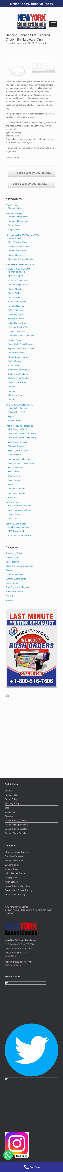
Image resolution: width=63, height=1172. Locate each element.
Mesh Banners (14, 454)
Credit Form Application (19, 509)
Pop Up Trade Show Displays (21, 348)
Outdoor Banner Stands (19, 246)
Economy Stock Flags (18, 220)
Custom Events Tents (16, 578)
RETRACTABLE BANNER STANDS (22, 234)
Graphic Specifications (18, 526)
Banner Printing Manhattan (17, 885)
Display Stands (15, 288)
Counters (12, 386)
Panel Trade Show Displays (20, 344)
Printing (11, 390)
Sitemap (9, 816)
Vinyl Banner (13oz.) (17, 429)
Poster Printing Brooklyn (16, 824)
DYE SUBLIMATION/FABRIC (19, 404)
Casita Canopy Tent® (18, 284)
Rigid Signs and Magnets (17, 587)
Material (11, 497)
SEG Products (12, 561)
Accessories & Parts (17, 382)
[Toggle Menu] (53, 23)
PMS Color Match (16, 531)
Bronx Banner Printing (15, 894)
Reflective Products (17, 488)
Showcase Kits (15, 395)
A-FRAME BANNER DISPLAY (20, 264)
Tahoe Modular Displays (19, 369)
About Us (9, 790)
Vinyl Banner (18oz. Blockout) (22, 437)
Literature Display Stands (19, 327)
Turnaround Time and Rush (20, 535)
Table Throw (13, 365)
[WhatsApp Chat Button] (8, 1155)
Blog (17, 157)
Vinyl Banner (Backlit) (18, 441)
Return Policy (11, 799)
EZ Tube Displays (16, 305)
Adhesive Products (17, 446)
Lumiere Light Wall (16, 331)
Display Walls (14, 293)
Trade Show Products (18, 373)
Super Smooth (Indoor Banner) (22, 463)
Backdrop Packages (14, 856)
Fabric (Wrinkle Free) (17, 407)
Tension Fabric (14, 420)
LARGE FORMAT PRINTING (19, 425)
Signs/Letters (12, 205)
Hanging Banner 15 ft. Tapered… (32, 172)
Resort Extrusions (16, 352)
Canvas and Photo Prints (19, 458)
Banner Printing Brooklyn (16, 828)
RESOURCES (12, 502)
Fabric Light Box (15, 314)
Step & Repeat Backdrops (20, 242)
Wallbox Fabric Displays (19, 378)
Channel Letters (15, 208)
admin (44, 43)
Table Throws (12, 582)
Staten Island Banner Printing (18, 890)
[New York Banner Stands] (31, 21)
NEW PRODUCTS (16, 271)
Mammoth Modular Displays (21, 335)
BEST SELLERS (16, 276)
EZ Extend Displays (17, 301)
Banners (9, 570)
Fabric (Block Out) (16, 412)
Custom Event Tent (17, 250)
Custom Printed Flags (18, 216)
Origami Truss (14, 339)
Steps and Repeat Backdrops (19, 565)
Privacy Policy (11, 794)
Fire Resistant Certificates (20, 505)
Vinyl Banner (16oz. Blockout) (22, 433)
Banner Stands (15, 237)
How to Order (14, 514)
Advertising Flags (14, 213)
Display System (15, 254)
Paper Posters (14, 480)
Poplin (11, 416)
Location (9, 912)
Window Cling (14, 475)
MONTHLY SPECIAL (17, 280)
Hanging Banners (16, 318)
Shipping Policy (12, 803)
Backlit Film (13, 471)
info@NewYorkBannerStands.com (21, 939)
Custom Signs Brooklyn (16, 833)
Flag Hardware (14, 229)
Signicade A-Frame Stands (20, 259)
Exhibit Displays (15, 310)
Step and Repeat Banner (16, 851)
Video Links (13, 518)
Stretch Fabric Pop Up (18, 356)
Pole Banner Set (15, 467)
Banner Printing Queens (16, 820)
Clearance (12, 399)
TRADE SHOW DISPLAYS (18, 268)
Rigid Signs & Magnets (18, 450)
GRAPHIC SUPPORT (16, 523)
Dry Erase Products (17, 492)
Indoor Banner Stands (18, 322)
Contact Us (10, 811)
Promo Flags (14, 225)
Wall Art (9, 595)
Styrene (11, 484)
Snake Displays (15, 361)
